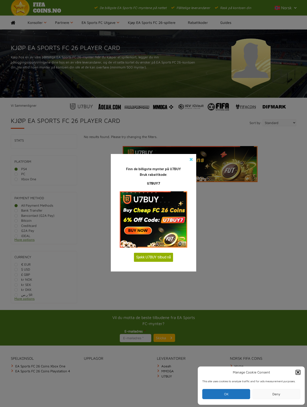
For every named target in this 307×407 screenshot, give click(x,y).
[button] (298, 372)
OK (226, 394)
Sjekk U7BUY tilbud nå (153, 257)
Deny (276, 394)
